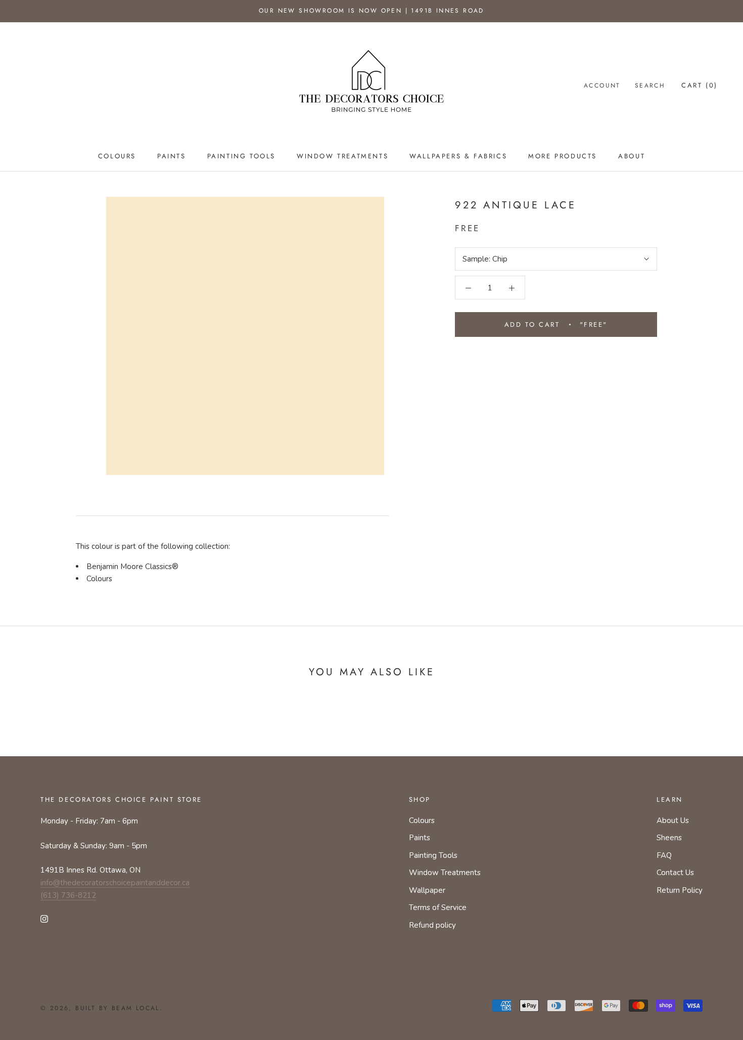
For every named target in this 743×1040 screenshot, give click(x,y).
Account (602, 85)
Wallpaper (427, 890)
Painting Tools (241, 156)
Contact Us (675, 873)
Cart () (699, 85)
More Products (562, 156)
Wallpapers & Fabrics (458, 156)
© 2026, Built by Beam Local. (101, 1008)
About (631, 156)
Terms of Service (438, 907)
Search (650, 85)
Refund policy (432, 925)
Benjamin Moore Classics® (132, 566)
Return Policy (680, 890)
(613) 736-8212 (68, 895)
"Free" (556, 324)
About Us (673, 820)
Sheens (669, 838)
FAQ (664, 855)
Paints (171, 156)
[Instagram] (44, 918)
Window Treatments (342, 156)
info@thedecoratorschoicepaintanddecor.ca (115, 883)
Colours (117, 156)
